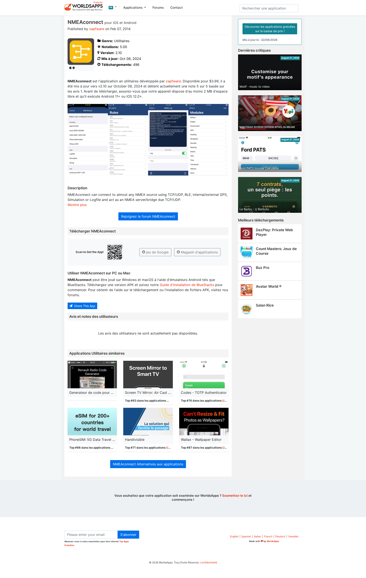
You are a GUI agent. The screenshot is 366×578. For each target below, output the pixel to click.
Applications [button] (133, 8)
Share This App (84, 306)
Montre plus (77, 205)
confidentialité (208, 562)
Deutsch (280, 536)
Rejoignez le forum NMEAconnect (148, 216)
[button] (113, 7)
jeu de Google (157, 252)
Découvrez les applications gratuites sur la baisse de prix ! (270, 29)
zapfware (96, 29)
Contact (176, 8)
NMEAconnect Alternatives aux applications (148, 464)
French (268, 536)
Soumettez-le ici (235, 496)
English (234, 536)
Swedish (293, 536)
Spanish (246, 536)
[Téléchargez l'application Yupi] (270, 113)
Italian (257, 536)
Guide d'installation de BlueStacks (187, 285)
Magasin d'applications (199, 252)
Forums (158, 8)
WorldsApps (273, 541)
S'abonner (128, 534)
